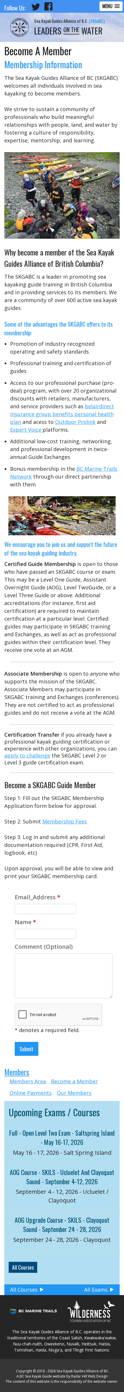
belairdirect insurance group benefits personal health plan (62, 414)
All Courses (23, 1267)
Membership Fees (64, 821)
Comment (44, 946)
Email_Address (37, 897)
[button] (111, 6)
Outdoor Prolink (75, 421)
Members (16, 1071)
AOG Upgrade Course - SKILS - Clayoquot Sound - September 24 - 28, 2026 (62, 1224)
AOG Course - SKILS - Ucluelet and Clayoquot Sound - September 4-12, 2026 (62, 1176)
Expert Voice (26, 429)
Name (25, 922)
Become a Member (74, 1081)
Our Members (74, 1092)
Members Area (28, 1081)
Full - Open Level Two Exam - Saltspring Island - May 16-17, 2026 (62, 1137)
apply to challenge (27, 755)
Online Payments (31, 1092)
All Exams (96, 1289)
